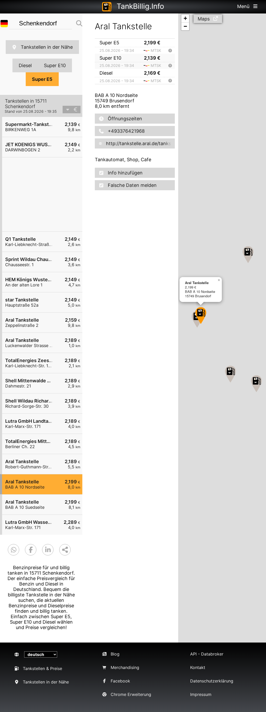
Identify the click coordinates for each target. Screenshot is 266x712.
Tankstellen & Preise (42, 668)
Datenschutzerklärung (211, 680)
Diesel (25, 65)
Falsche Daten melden (132, 185)
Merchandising (125, 667)
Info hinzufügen (125, 172)
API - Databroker (206, 654)
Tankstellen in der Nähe (47, 47)
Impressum (200, 694)
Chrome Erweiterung (131, 694)
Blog (115, 654)
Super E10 (55, 65)
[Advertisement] (44, 194)
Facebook (120, 680)
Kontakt (197, 667)
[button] (248, 254)
